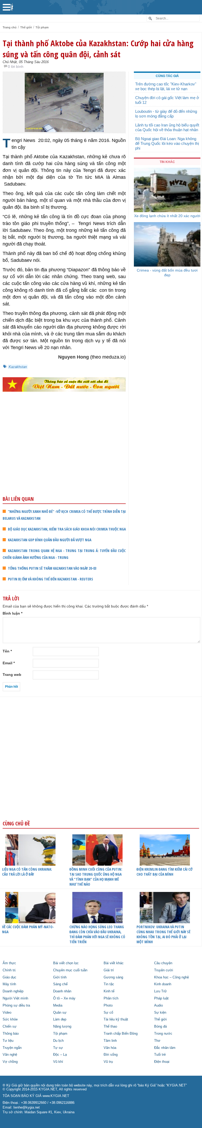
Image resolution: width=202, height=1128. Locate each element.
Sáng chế (60, 984)
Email (9, 663)
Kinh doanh (162, 984)
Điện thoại (161, 1062)
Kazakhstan (18, 367)
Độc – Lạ (60, 1054)
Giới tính (60, 977)
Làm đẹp (59, 1019)
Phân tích (111, 998)
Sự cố (108, 1012)
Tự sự (58, 1048)
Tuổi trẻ (160, 1054)
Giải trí (109, 970)
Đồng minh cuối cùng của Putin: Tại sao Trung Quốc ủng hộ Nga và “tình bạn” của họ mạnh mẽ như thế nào (95, 877)
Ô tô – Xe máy (64, 998)
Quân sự (60, 1012)
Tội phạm (42, 27)
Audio (158, 1005)
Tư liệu (8, 1041)
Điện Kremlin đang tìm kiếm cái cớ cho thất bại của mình (165, 872)
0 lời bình (15, 66)
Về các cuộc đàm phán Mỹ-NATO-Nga (28, 929)
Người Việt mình (15, 998)
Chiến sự (10, 1026)
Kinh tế (109, 991)
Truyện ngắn (12, 1048)
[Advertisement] (64, 454)
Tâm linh (110, 1041)
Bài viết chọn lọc (66, 963)
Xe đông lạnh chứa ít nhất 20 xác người (167, 216)
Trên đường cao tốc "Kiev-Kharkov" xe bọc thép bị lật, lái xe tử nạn (165, 86)
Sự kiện (160, 1012)
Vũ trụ (108, 1062)
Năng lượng (62, 1026)
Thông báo (11, 1033)
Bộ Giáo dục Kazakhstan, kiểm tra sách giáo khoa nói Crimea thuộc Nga (67, 529)
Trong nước (163, 1033)
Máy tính (9, 984)
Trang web (12, 674)
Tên (7, 651)
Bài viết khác (114, 963)
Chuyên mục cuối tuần (70, 970)
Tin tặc (109, 984)
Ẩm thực (9, 963)
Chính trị (9, 970)
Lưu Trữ (160, 991)
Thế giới (26, 27)
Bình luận (12, 613)
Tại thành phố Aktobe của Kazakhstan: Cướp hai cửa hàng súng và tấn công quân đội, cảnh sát (98, 49)
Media (57, 1005)
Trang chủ (10, 27)
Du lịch (58, 1041)
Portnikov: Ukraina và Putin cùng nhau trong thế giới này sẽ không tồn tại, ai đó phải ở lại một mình (163, 934)
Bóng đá (160, 1026)
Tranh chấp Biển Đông (121, 1033)
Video (7, 1012)
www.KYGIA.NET (56, 1096)
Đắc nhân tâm (164, 1048)
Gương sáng (113, 977)
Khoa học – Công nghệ (171, 977)
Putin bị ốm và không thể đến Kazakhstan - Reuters (50, 578)
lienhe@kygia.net (26, 1107)
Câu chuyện (163, 963)
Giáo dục (9, 977)
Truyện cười (163, 970)
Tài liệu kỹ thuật (116, 1019)
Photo (108, 1005)
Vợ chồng (10, 1062)
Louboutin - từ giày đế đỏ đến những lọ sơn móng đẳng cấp (166, 113)
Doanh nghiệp (13, 991)
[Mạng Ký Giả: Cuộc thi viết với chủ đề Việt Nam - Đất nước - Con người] (64, 384)
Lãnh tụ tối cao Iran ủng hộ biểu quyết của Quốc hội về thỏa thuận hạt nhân (167, 127)
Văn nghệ (10, 1054)
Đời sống (111, 1054)
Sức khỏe (10, 1019)
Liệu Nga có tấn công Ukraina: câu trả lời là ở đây (27, 872)
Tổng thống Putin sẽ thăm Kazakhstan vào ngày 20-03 (52, 568)
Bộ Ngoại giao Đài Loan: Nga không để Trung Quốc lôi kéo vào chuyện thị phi (167, 143)
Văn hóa (110, 1048)
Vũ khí (58, 1062)
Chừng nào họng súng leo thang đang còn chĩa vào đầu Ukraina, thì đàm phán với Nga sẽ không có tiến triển (97, 934)
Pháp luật (161, 998)
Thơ (157, 1041)
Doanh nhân (62, 991)
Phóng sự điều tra (16, 1005)
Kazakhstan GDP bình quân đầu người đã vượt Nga (49, 539)
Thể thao (110, 1026)
